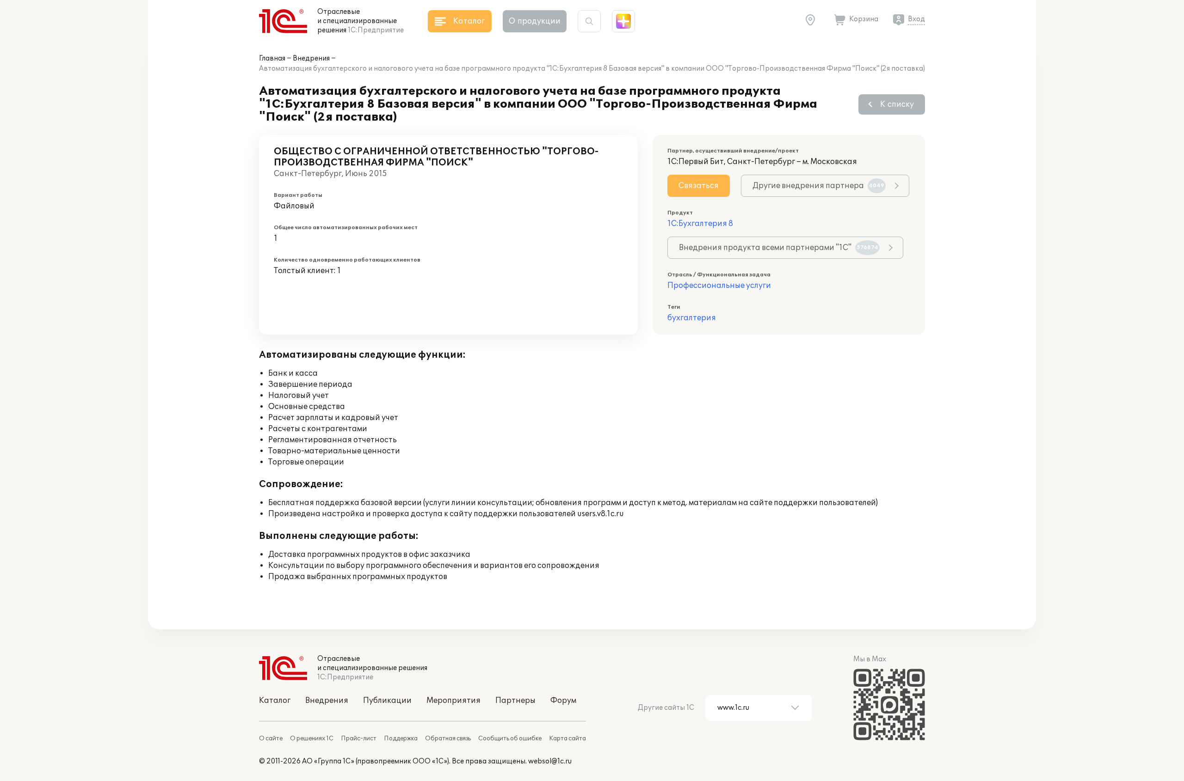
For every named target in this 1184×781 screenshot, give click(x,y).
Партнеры (515, 700)
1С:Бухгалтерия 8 (700, 223)
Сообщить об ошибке (510, 738)
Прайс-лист (358, 738)
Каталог (274, 700)
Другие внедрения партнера (818, 185)
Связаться (698, 185)
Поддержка (401, 738)
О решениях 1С (311, 738)
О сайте (271, 738)
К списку (897, 104)
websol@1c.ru (550, 761)
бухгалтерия (691, 318)
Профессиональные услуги (719, 285)
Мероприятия (453, 700)
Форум (563, 700)
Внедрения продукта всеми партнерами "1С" (778, 247)
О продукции (535, 21)
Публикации (387, 700)
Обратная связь (448, 738)
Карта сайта (567, 738)
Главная (272, 58)
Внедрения (311, 58)
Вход (916, 19)
